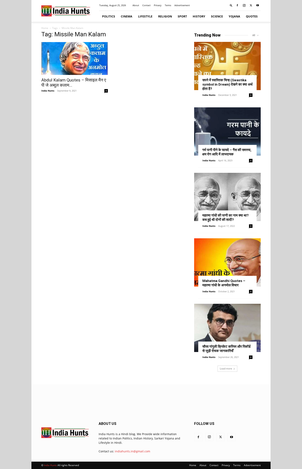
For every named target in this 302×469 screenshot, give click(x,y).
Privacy (157, 5)
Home (44, 28)
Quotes (252, 16)
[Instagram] (244, 5)
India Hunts (47, 90)
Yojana (234, 16)
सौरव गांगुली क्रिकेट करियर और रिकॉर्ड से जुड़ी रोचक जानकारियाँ (226, 348)
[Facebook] (237, 5)
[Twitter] (251, 5)
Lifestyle (145, 16)
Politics (108, 16)
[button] (231, 5)
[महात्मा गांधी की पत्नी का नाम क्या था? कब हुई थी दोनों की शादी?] (227, 197)
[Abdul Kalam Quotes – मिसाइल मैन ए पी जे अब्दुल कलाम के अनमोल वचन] (74, 58)
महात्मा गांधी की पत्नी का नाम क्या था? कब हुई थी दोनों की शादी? (225, 217)
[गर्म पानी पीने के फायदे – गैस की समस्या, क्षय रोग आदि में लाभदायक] (227, 131)
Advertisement (182, 5)
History (199, 16)
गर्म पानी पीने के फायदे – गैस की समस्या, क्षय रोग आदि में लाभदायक (226, 152)
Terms (168, 5)
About (136, 5)
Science (217, 16)
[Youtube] (258, 5)
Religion (165, 16)
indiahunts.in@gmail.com (132, 451)
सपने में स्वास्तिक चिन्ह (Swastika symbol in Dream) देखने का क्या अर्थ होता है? (227, 84)
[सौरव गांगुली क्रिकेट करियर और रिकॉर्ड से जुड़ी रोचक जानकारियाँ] (227, 328)
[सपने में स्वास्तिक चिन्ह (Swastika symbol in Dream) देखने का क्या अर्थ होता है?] (227, 66)
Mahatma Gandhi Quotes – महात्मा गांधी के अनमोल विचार (223, 283)
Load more (226, 368)
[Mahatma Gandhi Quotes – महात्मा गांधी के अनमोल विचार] (227, 262)
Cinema (126, 16)
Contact (146, 5)
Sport (182, 16)
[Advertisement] (151, 402)
